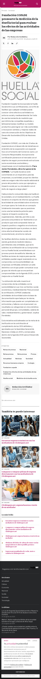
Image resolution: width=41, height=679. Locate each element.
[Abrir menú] (4, 3)
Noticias (18, 359)
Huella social (8, 378)
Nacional (23, 350)
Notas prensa (8, 354)
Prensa (33, 354)
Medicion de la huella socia (27, 378)
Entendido (20, 672)
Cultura (4, 584)
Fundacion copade (10, 367)
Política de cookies (16, 664)
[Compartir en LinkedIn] (12, 43)
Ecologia (31, 363)
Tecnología (5, 600)
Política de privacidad (27, 675)
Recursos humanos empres (13, 363)
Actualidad (7, 359)
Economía (5, 587)
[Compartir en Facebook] (8, 43)
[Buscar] (37, 3)
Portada (4, 10)
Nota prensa (22, 354)
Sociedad (12, 10)
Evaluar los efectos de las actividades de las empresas (19, 373)
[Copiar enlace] (17, 43)
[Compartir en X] (3, 43)
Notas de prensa (9, 350)
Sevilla (4, 594)
